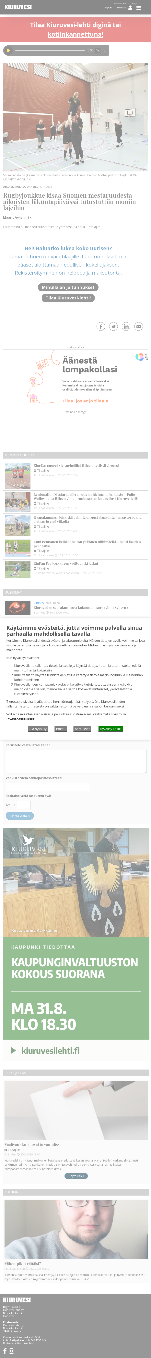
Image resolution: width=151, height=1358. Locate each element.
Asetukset (82, 729)
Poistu (60, 729)
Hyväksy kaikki (111, 729)
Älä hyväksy (38, 729)
